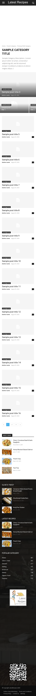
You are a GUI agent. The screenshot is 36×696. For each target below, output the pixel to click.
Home (4, 46)
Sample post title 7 (11, 185)
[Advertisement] (18, 24)
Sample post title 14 (11, 362)
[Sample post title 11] (18, 276)
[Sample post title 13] (18, 327)
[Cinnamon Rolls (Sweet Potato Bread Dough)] (7, 491)
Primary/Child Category (23, 46)
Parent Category (11, 46)
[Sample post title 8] (18, 200)
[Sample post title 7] (18, 175)
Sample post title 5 (11, 134)
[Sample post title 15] (18, 377)
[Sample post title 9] (18, 225)
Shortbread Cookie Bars (20, 498)
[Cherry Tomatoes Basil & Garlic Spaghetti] (7, 442)
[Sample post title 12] (18, 301)
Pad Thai (16, 468)
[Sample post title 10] (18, 251)
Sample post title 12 (11, 312)
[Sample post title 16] (18, 403)
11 (33, 137)
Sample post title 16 (11, 413)
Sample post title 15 (11, 388)
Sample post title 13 (11, 337)
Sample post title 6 (11, 159)
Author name (6, 137)
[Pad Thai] (7, 470)
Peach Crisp (17, 459)
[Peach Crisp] (7, 461)
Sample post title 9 (11, 236)
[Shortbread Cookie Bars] (7, 500)
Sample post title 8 (11, 210)
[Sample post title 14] (18, 352)
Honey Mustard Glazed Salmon (23, 449)
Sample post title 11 (11, 286)
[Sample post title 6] (18, 149)
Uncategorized (6, 89)
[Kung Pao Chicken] (7, 510)
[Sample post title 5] (18, 124)
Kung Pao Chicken (18, 507)
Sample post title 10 (11, 261)
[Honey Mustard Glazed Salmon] (7, 452)
